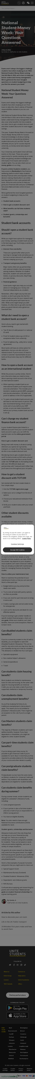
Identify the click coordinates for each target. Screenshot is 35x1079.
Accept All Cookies (17, 550)
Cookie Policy (26, 538)
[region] (17, 539)
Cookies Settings (17, 544)
